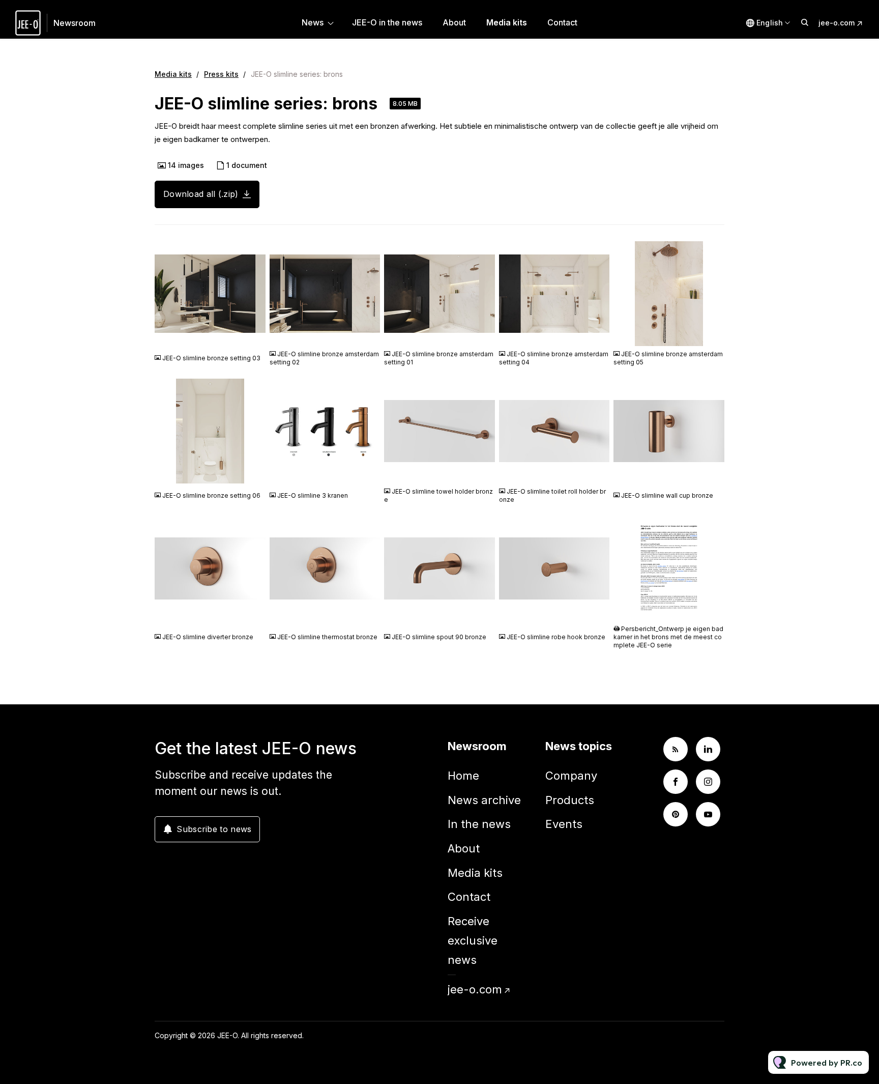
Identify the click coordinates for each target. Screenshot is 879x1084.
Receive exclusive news (472, 940)
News (313, 22)
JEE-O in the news (387, 22)
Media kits (506, 22)
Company (571, 775)
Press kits (221, 74)
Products (569, 800)
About (454, 22)
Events (563, 824)
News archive (484, 800)
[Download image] (252, 333)
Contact (562, 22)
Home (463, 775)
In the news (479, 824)
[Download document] (711, 608)
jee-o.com (836, 22)
